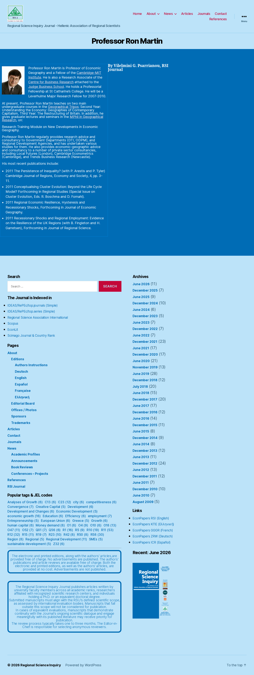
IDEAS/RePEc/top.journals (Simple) (32, 305)
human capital (20, 525)
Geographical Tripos (63, 107)
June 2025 (141, 297)
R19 (41, 534)
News (168, 14)
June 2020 (141, 361)
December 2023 (145, 316)
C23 (64, 502)
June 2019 (141, 374)
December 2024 (145, 303)
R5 (80, 530)
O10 (96, 525)
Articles (187, 14)
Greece (80, 521)
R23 (55, 534)
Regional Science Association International (37, 317)
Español (21, 384)
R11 (107, 530)
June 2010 (141, 495)
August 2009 (143, 502)
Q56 (55, 530)
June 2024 (141, 310)
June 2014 (141, 444)
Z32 (59, 544)
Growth (99, 521)
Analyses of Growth (25, 502)
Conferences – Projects (29, 474)
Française (23, 391)
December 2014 (145, 438)
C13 (50, 502)
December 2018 (145, 380)
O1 (71, 525)
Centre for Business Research (51, 82)
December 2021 (145, 342)
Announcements (24, 461)
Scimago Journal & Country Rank (31, 335)
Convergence (20, 507)
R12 (13, 534)
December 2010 (145, 489)
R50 (83, 534)
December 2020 (145, 354)
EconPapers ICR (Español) (151, 542)
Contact (221, 14)
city (78, 502)
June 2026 (141, 284)
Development (81, 507)
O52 (28, 530)
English (21, 378)
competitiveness (101, 502)
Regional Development (66, 539)
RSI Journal (16, 486)
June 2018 (141, 393)
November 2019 (145, 367)
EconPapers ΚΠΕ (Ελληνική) (153, 524)
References (218, 19)
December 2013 (145, 451)
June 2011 (141, 482)
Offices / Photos (24, 410)
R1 (68, 530)
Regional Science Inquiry (40, 665)
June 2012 (141, 470)
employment (100, 516)
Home (137, 14)
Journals (203, 14)
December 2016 (145, 412)
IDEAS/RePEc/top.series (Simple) (31, 311)
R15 (28, 534)
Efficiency (75, 516)
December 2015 (145, 425)
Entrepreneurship (23, 521)
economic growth (24, 516)
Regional (34, 539)
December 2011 (145, 476)
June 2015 (141, 431)
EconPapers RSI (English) (151, 518)
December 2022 (145, 329)
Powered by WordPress (83, 665)
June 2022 (141, 335)
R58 (97, 534)
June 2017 (141, 406)
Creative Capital (51, 507)
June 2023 (141, 322)
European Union (55, 521)
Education (53, 516)
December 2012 (145, 463)
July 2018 (140, 386)
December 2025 (145, 290)
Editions (17, 359)
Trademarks (20, 423)
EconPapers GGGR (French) (153, 530)
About (151, 14)
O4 (83, 525)
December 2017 (145, 399)
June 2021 (141, 348)
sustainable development (29, 544)
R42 (69, 534)
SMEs (96, 539)
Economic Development (77, 511)
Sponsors (18, 416)
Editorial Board (23, 403)
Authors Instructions (31, 365)
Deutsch (21, 371)
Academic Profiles (25, 454)
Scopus (12, 323)
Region (15, 539)
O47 (13, 530)
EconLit (12, 329)
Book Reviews (22, 467)
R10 (93, 530)
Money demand (50, 525)
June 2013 (141, 457)
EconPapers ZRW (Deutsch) (153, 536)
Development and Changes (30, 511)
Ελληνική (22, 397)
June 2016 (141, 418)
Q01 (41, 530)
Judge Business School (46, 87)
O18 (110, 525)
